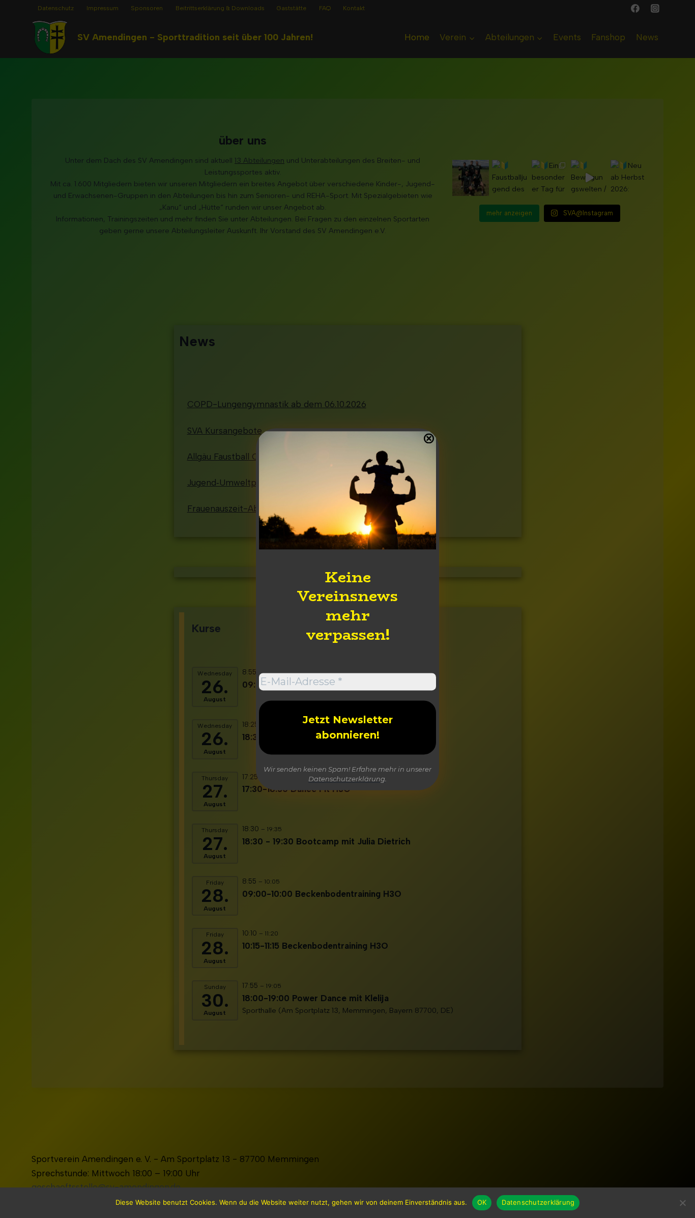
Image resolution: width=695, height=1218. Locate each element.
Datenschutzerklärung (346, 779)
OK (482, 1202)
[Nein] (682, 1203)
